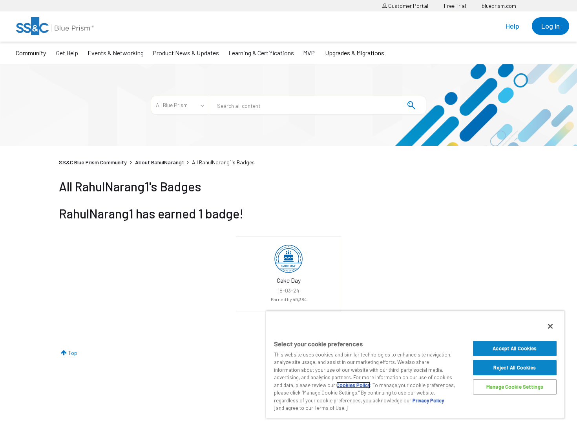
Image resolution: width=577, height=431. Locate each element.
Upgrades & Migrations (354, 52)
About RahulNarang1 (159, 162)
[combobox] (317, 105)
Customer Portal (407, 5)
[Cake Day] (288, 259)
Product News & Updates (186, 52)
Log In (550, 26)
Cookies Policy (353, 385)
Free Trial (455, 5)
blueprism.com (499, 5)
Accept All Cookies (515, 348)
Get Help (67, 52)
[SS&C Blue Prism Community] (55, 26)
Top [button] (72, 352)
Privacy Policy (428, 400)
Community (31, 52)
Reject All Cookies (514, 367)
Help (512, 26)
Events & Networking (116, 52)
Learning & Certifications (261, 52)
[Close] (550, 326)
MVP (309, 52)
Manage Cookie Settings (514, 387)
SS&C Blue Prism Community (93, 162)
